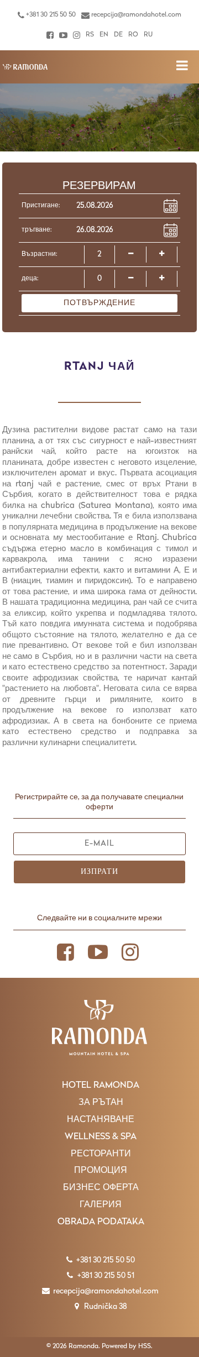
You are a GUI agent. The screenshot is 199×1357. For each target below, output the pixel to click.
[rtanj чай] (25, 66)
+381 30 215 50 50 (50, 15)
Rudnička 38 (104, 1307)
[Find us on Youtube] (63, 35)
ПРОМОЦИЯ (100, 1170)
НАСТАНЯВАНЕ (100, 1119)
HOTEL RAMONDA (100, 1085)
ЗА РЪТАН (100, 1102)
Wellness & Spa (101, 1137)
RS (90, 35)
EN (104, 35)
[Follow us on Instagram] (76, 35)
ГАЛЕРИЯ (101, 1205)
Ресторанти (101, 1154)
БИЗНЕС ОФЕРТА (101, 1187)
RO (133, 35)
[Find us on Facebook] (50, 35)
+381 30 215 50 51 (105, 1276)
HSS (144, 1346)
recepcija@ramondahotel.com (135, 15)
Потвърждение (99, 303)
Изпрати (99, 872)
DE (118, 35)
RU (148, 35)
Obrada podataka (100, 1222)
